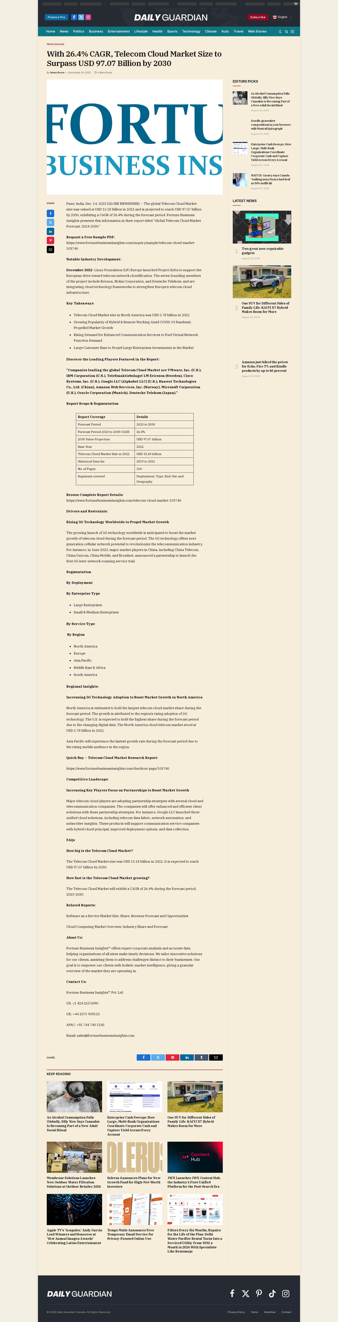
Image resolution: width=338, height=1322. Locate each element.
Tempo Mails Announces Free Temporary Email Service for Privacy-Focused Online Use (130, 1234)
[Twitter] (50, 222)
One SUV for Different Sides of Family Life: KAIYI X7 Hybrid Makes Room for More (191, 1121)
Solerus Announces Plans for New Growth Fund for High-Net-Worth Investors (134, 1182)
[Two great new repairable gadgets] (262, 227)
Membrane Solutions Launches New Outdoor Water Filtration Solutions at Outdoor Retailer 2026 (74, 1182)
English (282, 17)
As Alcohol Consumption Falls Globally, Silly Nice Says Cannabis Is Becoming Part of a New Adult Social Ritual (73, 1123)
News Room (57, 72)
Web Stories (257, 31)
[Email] (50, 249)
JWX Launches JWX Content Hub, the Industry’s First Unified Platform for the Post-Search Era (193, 1182)
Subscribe (257, 17)
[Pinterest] (50, 240)
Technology (191, 31)
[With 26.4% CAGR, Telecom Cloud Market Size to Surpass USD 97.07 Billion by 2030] (135, 137)
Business (96, 31)
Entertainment (119, 31)
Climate (211, 31)
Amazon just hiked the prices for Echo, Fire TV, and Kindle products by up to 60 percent (265, 366)
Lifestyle (141, 31)
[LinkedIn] (50, 231)
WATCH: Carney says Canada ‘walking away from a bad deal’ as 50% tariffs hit (271, 179)
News (64, 31)
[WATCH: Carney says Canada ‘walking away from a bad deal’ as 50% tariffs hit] (240, 179)
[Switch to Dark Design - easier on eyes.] (280, 31)
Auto (225, 31)
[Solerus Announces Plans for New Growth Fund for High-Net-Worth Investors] (135, 1157)
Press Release (55, 44)
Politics (78, 31)
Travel (238, 31)
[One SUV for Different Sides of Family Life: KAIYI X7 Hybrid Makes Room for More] (195, 1096)
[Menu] (292, 31)
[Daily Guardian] (171, 17)
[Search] (286, 31)
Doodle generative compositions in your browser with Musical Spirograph (271, 124)
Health (157, 31)
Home (50, 31)
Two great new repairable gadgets (262, 251)
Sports (172, 31)
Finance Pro (56, 17)
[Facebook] (50, 213)
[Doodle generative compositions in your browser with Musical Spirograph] (240, 125)
